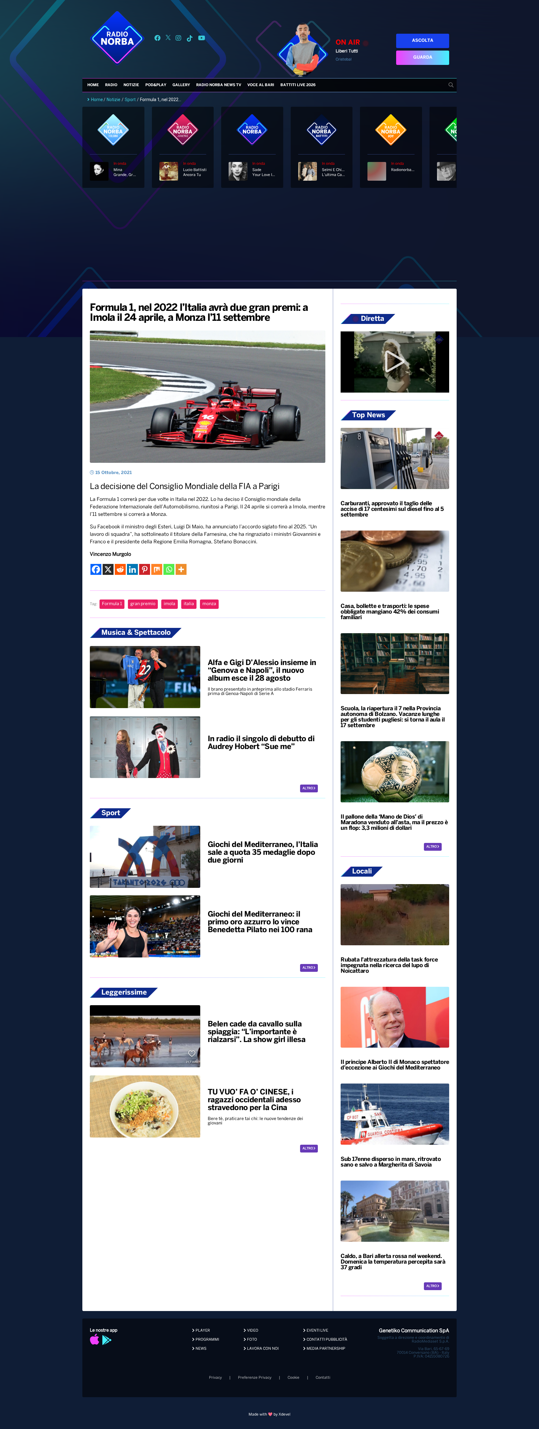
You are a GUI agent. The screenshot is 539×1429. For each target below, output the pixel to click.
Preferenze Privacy (254, 1377)
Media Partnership (325, 1348)
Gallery (181, 85)
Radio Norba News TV (218, 85)
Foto (251, 1339)
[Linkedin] (132, 569)
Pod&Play (155, 85)
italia (189, 604)
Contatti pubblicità (326, 1339)
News (200, 1348)
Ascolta (422, 41)
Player (202, 1330)
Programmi (207, 1339)
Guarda (422, 58)
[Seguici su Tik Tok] (189, 39)
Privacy (215, 1377)
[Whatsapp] (168, 569)
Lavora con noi (262, 1348)
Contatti (323, 1377)
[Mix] (156, 569)
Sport (130, 99)
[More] (181, 569)
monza (209, 604)
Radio (111, 85)
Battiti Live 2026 (298, 85)
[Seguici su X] (168, 39)
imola (169, 604)
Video (252, 1330)
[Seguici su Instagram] (178, 39)
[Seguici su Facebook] (157, 39)
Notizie (131, 85)
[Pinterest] (144, 569)
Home (93, 85)
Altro (308, 788)
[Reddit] (120, 569)
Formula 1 (112, 604)
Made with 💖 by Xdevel (269, 1414)
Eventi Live (317, 1330)
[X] (108, 569)
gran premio (142, 604)
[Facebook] (95, 569)
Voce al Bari (260, 85)
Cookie (293, 1377)
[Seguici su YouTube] (201, 39)
